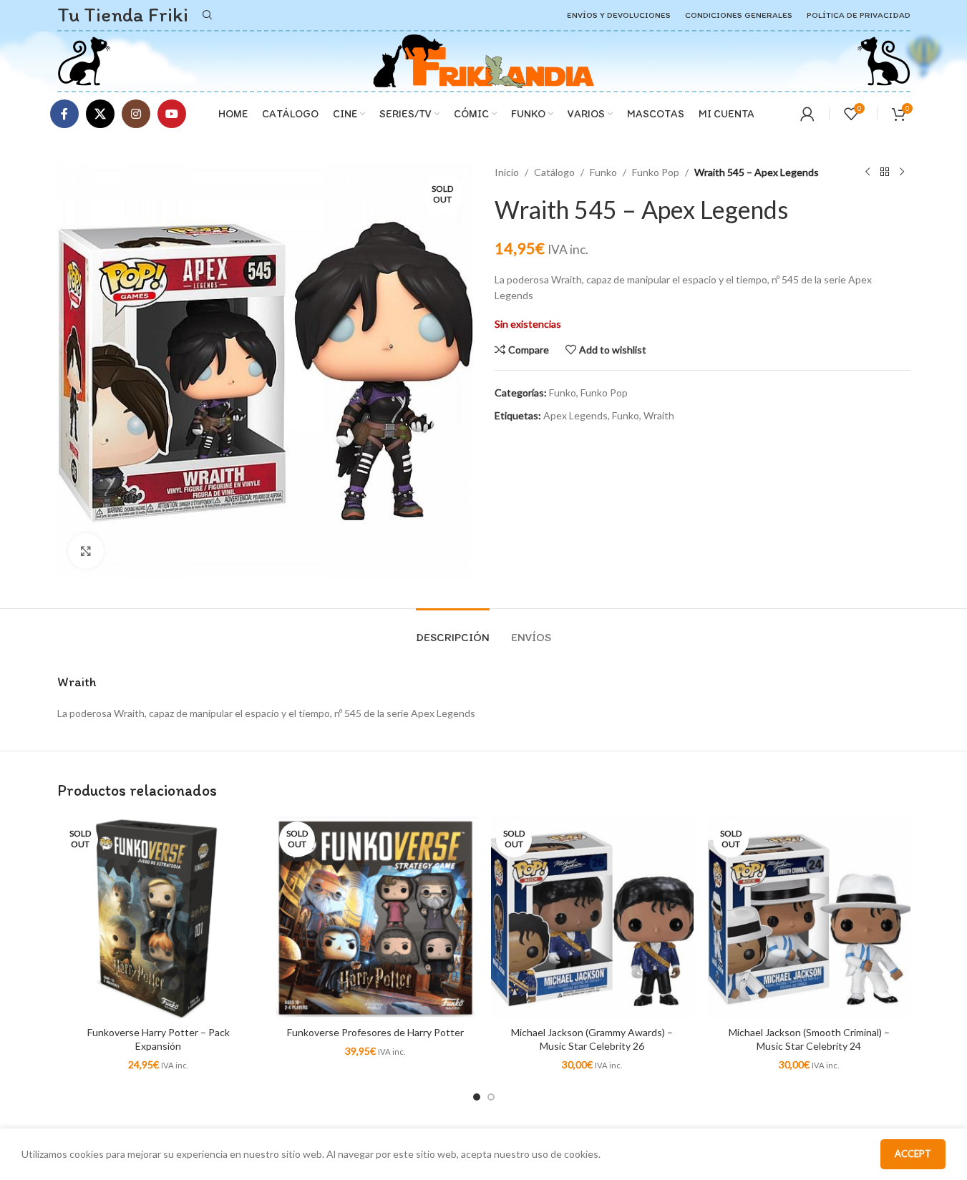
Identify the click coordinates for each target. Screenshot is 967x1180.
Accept (913, 1153)
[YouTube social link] (171, 113)
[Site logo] (84, 60)
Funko (603, 172)
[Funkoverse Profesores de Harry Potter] (375, 917)
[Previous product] (867, 172)
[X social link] (100, 113)
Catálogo (554, 172)
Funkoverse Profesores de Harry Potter (375, 1032)
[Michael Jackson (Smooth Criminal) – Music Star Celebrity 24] (809, 917)
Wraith (658, 415)
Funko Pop (655, 172)
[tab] (453, 630)
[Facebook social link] (64, 113)
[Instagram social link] (136, 113)
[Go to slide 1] (476, 1097)
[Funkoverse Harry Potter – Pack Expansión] (158, 917)
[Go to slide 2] (491, 1097)
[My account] (807, 113)
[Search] (207, 15)
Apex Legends (575, 415)
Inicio (507, 172)
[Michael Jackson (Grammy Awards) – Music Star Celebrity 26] (592, 917)
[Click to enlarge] (86, 551)
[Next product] (901, 172)
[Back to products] (884, 172)
